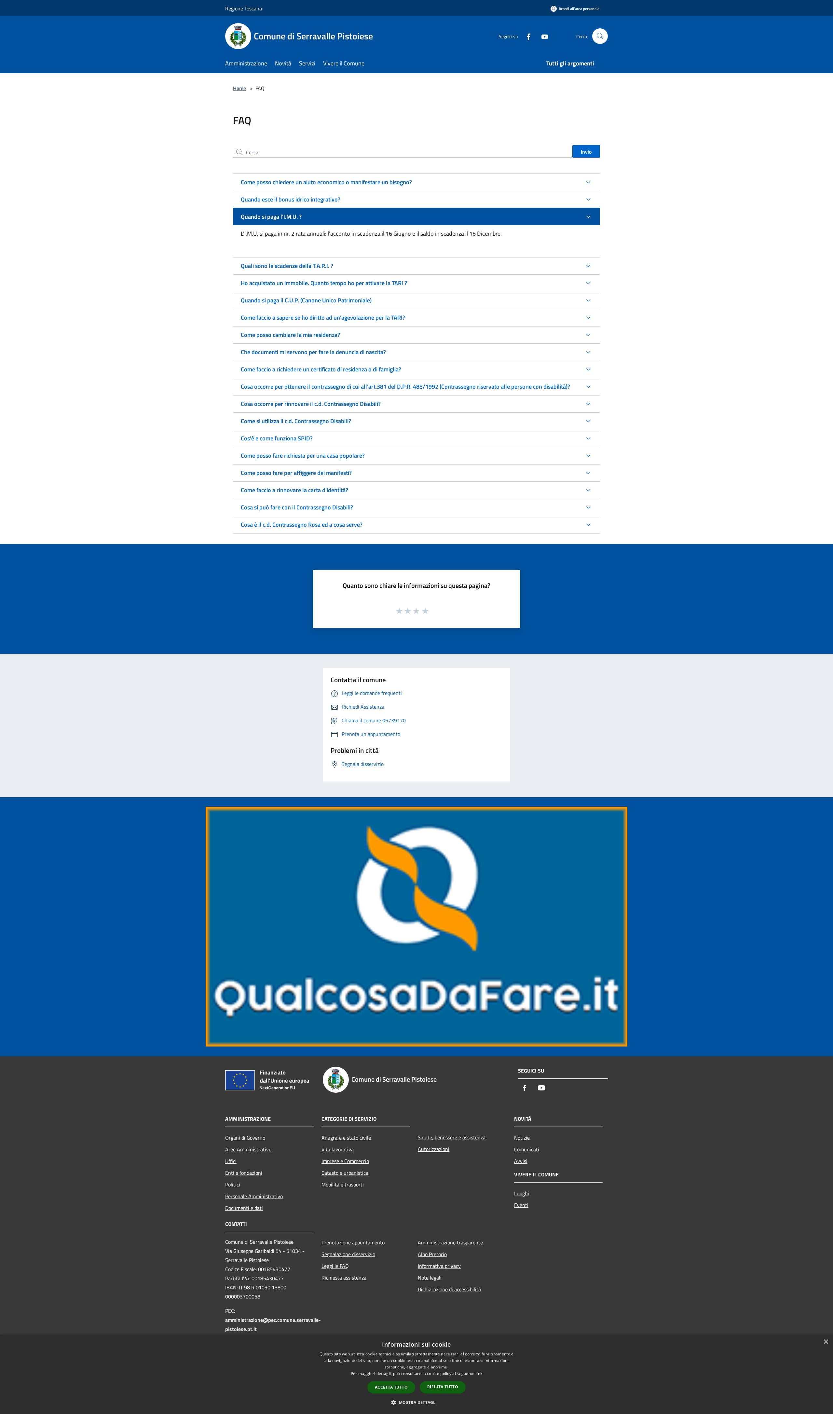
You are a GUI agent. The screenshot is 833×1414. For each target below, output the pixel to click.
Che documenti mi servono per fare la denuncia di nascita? (313, 352)
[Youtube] (542, 36)
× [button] (825, 1341)
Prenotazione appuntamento (353, 1242)
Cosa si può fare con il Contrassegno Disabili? (297, 507)
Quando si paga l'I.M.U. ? (271, 216)
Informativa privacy (439, 1266)
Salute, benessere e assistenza (451, 1137)
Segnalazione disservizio (348, 1254)
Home (239, 88)
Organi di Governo (245, 1138)
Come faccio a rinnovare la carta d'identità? (294, 490)
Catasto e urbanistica (344, 1173)
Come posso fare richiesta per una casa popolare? (303, 455)
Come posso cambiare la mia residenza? (290, 334)
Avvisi (520, 1161)
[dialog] (416, 1374)
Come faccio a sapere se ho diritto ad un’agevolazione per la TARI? (323, 317)
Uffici (231, 1161)
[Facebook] (525, 36)
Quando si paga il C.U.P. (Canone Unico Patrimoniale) (306, 300)
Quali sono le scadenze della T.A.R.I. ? (287, 265)
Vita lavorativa (337, 1149)
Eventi (521, 1205)
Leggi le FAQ (335, 1266)
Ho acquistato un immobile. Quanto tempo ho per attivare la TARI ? (324, 283)
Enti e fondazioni (243, 1173)
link (479, 1373)
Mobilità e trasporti (342, 1184)
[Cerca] (600, 36)
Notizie (522, 1138)
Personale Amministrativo (254, 1196)
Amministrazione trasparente (450, 1242)
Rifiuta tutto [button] (442, 1387)
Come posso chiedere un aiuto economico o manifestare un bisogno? (326, 182)
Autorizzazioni (433, 1149)
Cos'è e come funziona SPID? (277, 438)
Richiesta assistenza (343, 1278)
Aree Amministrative (248, 1149)
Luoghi (521, 1193)
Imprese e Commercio (345, 1161)
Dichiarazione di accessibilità (449, 1289)
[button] (416, 1402)
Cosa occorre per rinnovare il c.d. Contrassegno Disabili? (311, 403)
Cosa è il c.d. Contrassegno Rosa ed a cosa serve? (301, 524)
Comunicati (526, 1149)
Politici (232, 1184)
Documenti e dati (244, 1208)
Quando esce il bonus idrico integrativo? (290, 199)
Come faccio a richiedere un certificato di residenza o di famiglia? (321, 369)
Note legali (430, 1278)
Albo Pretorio (432, 1254)
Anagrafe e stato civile (346, 1138)
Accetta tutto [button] (391, 1387)
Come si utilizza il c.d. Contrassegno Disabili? (296, 421)
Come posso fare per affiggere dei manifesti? (296, 472)
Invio (586, 152)
